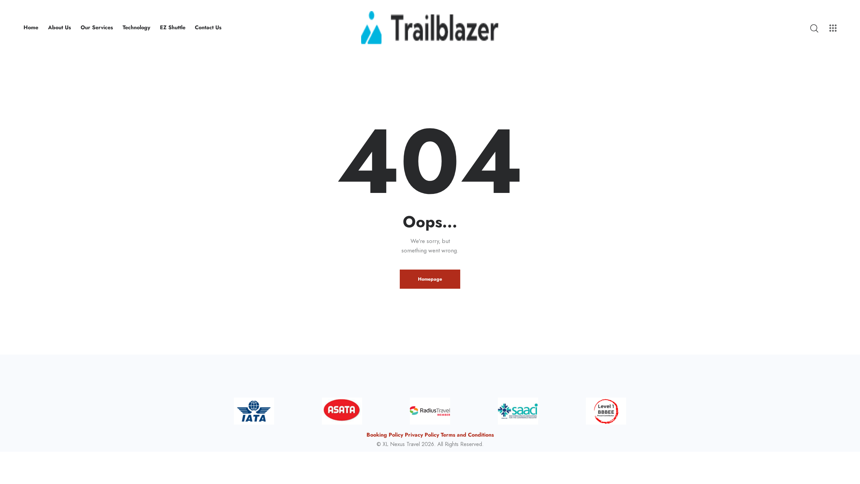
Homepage (430, 279)
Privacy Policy (422, 435)
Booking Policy (385, 435)
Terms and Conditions (467, 435)
